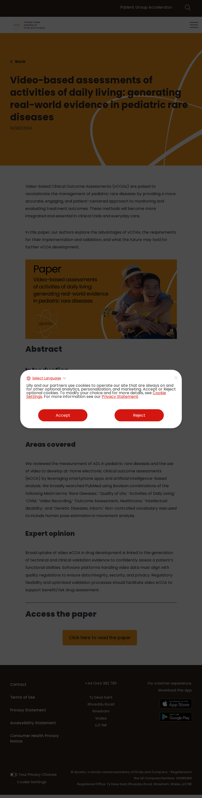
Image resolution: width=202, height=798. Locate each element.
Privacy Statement (120, 396)
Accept (63, 415)
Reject (139, 415)
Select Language (46, 378)
